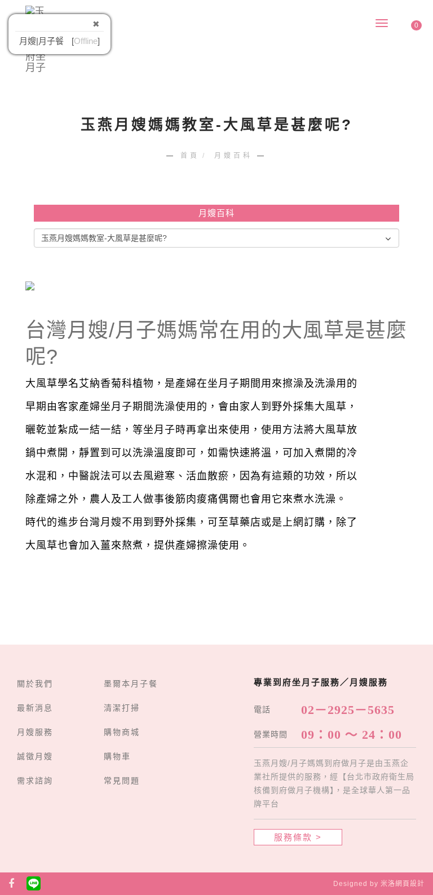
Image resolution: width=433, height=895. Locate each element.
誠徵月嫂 (35, 756)
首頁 (190, 156)
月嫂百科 (233, 156)
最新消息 (35, 707)
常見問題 (122, 780)
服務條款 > (298, 837)
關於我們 (35, 683)
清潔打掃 (122, 707)
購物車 (117, 756)
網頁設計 (410, 884)
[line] (33, 883)
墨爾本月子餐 (131, 683)
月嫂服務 (35, 732)
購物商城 (122, 732)
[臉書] (11, 883)
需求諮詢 (35, 780)
